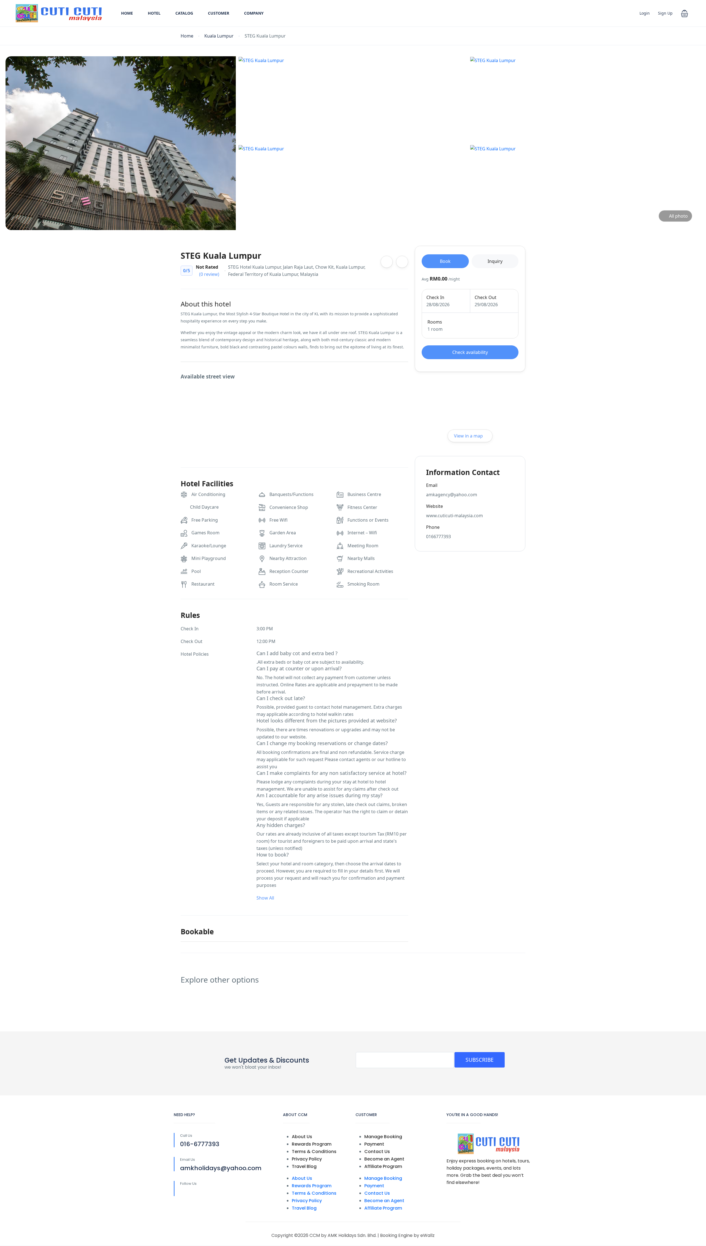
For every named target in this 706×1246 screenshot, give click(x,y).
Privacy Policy (307, 1159)
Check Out (485, 297)
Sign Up (665, 13)
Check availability (470, 352)
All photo (678, 216)
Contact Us (377, 1151)
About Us (302, 1136)
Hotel (154, 13)
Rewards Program (311, 1144)
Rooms (434, 322)
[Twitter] (195, 1192)
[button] (684, 13)
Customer (218, 13)
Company (254, 13)
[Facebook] (183, 1192)
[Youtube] (206, 1192)
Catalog (184, 13)
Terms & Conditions (314, 1151)
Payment (374, 1144)
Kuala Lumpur (219, 36)
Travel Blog (304, 1166)
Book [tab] (445, 261)
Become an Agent (384, 1159)
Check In (435, 297)
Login (645, 13)
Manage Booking (383, 1136)
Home (127, 13)
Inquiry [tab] (495, 261)
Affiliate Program (383, 1166)
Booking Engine (396, 1235)
